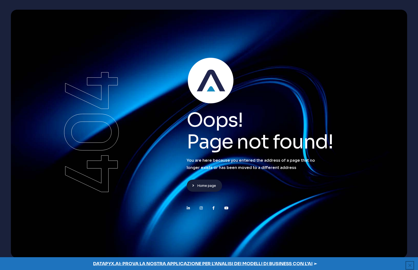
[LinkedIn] (188, 208)
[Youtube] (226, 208)
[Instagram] (201, 208)
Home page (206, 185)
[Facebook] (213, 208)
